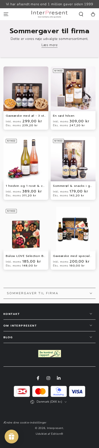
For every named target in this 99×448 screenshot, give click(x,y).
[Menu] (6, 14)
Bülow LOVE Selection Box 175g (26, 256)
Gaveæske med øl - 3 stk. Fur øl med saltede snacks (26, 116)
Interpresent (55, 428)
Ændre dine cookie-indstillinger (25, 422)
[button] (81, 14)
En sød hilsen (64, 116)
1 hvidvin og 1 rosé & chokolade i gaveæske (26, 186)
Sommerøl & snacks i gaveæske (73, 186)
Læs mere (49, 45)
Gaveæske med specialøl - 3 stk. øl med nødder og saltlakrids (73, 256)
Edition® (57, 434)
